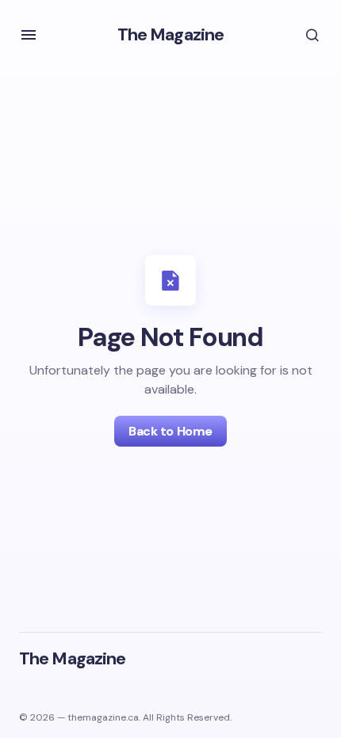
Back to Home (170, 431)
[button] (28, 34)
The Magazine (170, 34)
